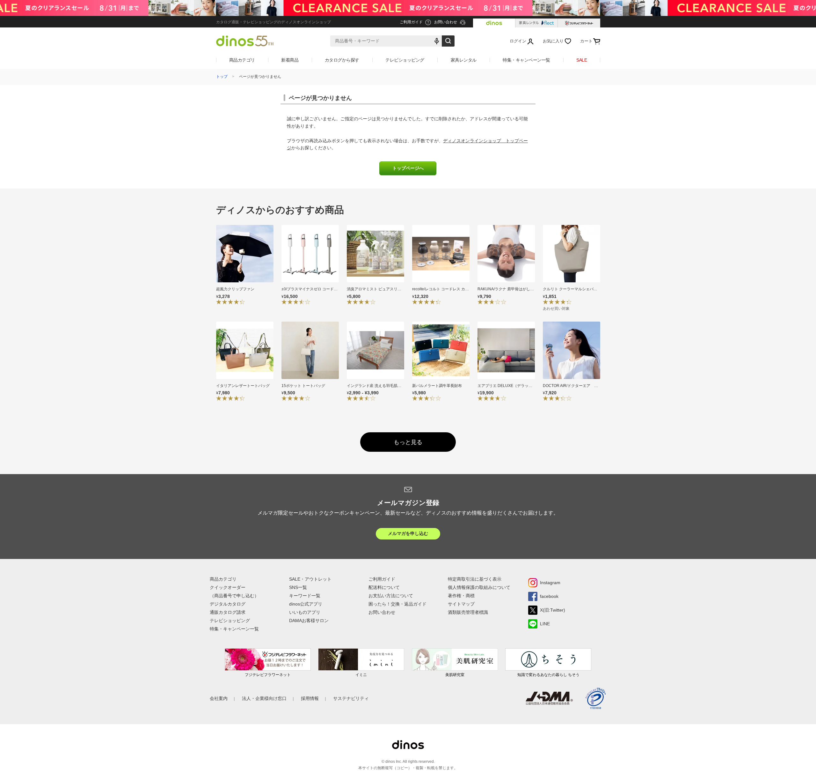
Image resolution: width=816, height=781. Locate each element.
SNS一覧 (298, 587)
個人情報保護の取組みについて (479, 587)
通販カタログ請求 (227, 612)
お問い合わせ (381, 612)
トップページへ (408, 168)
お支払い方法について (390, 595)
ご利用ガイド (381, 579)
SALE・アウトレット (310, 579)
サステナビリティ (351, 698)
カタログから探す (342, 60)
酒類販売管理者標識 (468, 612)
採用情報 (310, 698)
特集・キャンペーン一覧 (526, 60)
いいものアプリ (304, 612)
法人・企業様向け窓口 (264, 698)
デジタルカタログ (227, 603)
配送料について (384, 587)
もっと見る (408, 442)
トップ (222, 76)
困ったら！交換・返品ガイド (397, 603)
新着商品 (289, 60)
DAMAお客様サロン (309, 620)
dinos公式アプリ (305, 603)
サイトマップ (461, 603)
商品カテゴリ (242, 60)
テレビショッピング (404, 60)
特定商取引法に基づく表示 (474, 579)
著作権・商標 (461, 595)
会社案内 (219, 698)
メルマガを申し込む (408, 533)
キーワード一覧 (304, 595)
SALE (581, 60)
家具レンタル (464, 60)
